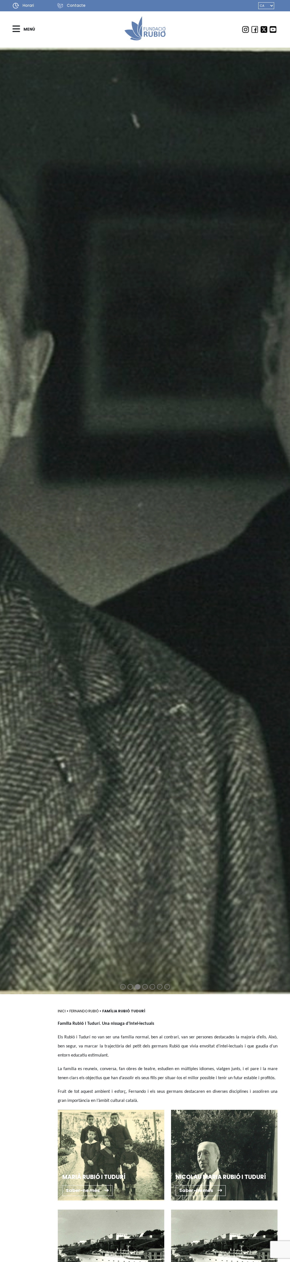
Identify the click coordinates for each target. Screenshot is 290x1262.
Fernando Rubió (84, 1011)
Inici (62, 1011)
